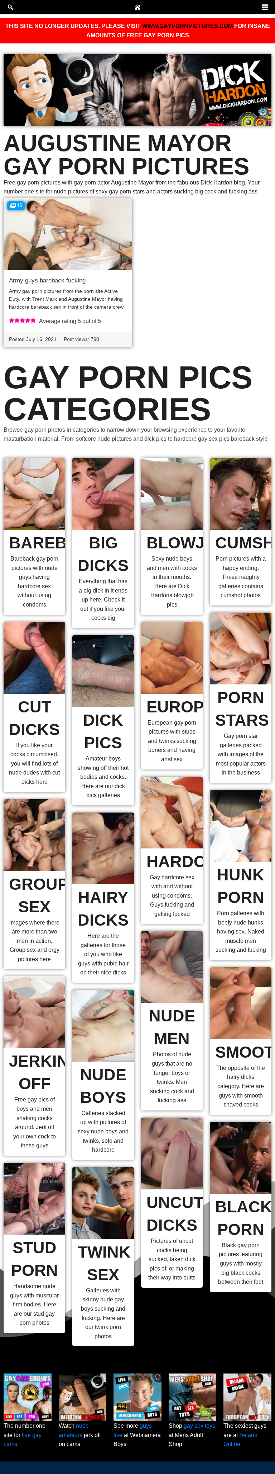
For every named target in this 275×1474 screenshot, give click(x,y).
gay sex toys (199, 1426)
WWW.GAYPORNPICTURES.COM (187, 26)
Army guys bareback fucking (47, 280)
